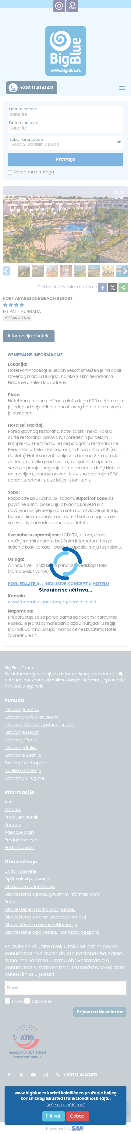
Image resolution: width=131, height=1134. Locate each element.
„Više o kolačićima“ (65, 1105)
